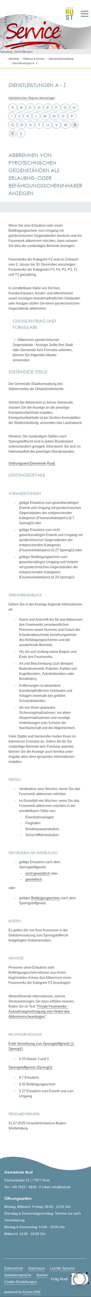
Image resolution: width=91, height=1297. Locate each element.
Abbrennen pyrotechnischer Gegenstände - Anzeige (36, 342)
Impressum (36, 1268)
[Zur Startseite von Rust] (68, 13)
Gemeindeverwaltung (61, 58)
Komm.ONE (32, 1292)
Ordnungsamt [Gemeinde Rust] (31, 463)
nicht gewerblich (37, 873)
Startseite (13, 58)
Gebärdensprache (17, 1275)
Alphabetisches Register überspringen (31, 97)
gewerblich (33, 879)
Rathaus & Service (34, 58)
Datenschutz (13, 1268)
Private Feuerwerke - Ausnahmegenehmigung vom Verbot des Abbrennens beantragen (39, 1011)
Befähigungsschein (45, 898)
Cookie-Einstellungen (20, 1282)
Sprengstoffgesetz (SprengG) (30, 1067)
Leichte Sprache (62, 1268)
